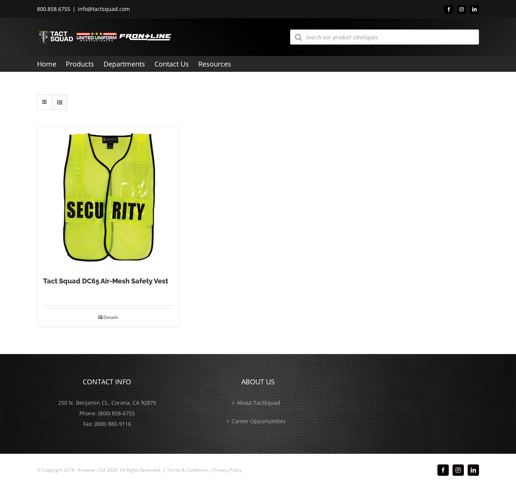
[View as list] (59, 102)
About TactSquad (258, 402)
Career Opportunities (259, 421)
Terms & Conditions (188, 470)
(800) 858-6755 (116, 413)
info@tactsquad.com (104, 8)
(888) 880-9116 (112, 423)
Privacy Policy (227, 470)
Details (111, 317)
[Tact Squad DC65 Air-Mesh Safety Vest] (108, 197)
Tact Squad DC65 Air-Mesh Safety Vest (105, 281)
